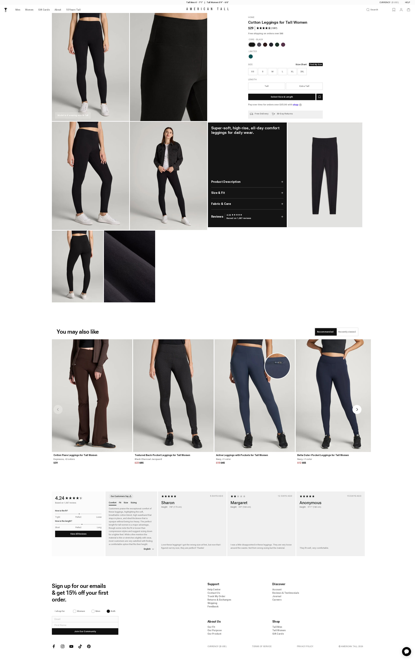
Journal (276, 596)
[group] (234, 215)
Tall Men (277, 627)
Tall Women (279, 630)
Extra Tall (304, 86)
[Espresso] (265, 45)
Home (251, 17)
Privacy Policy (305, 646)
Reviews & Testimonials (285, 593)
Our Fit (211, 627)
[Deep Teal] (251, 56)
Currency (389, 2)
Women (81, 611)
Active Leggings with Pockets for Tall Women (242, 455)
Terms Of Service (262, 646)
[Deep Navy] (271, 45)
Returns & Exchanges (219, 599)
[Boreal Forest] (277, 45)
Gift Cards (278, 633)
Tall (267, 86)
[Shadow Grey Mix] (259, 45)
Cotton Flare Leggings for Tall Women (75, 455)
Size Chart (301, 64)
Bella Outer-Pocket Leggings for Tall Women (323, 455)
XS (252, 71)
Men (97, 611)
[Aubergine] (283, 45)
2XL (302, 71)
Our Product (214, 633)
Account (277, 589)
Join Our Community (85, 631)
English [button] (147, 549)
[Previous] (58, 409)
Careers (277, 599)
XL (292, 71)
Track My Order (216, 596)
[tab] (325, 332)
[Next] (357, 409)
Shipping (212, 603)
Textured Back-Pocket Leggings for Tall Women (162, 455)
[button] (319, 97)
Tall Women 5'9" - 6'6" (218, 2)
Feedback (213, 606)
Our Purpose (215, 630)
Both (113, 611)
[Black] (252, 45)
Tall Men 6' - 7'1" (194, 2)
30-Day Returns (285, 114)
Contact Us (214, 593)
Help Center (214, 589)
